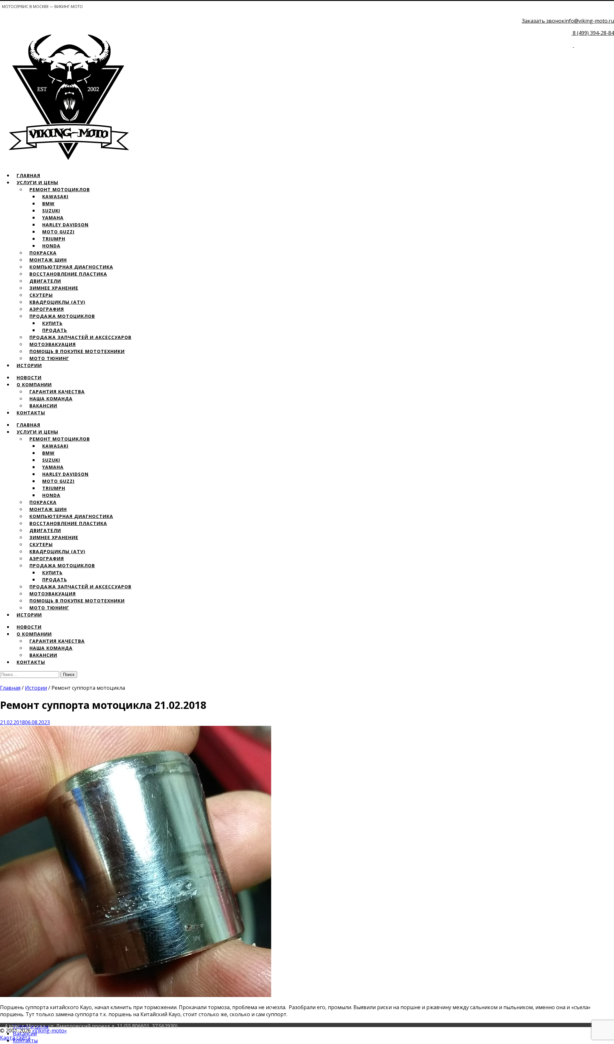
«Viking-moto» (49, 1030)
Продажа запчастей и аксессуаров (80, 337)
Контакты (31, 413)
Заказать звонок (543, 20)
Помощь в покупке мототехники (77, 351)
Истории (29, 365)
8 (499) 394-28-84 (593, 32)
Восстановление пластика (68, 274)
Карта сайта (15, 1037)
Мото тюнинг (49, 358)
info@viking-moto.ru (589, 20)
